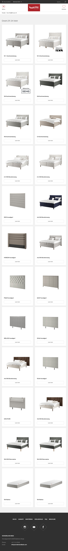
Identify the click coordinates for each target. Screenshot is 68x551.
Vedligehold (38, 519)
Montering (29, 519)
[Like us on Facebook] (43, 527)
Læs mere (17, 60)
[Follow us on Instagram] (25, 527)
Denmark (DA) (16, 2)
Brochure (52, 519)
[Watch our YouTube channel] (34, 527)
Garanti (21, 519)
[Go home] (34, 8)
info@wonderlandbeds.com (19, 544)
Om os (14, 519)
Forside (3, 12)
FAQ (46, 519)
